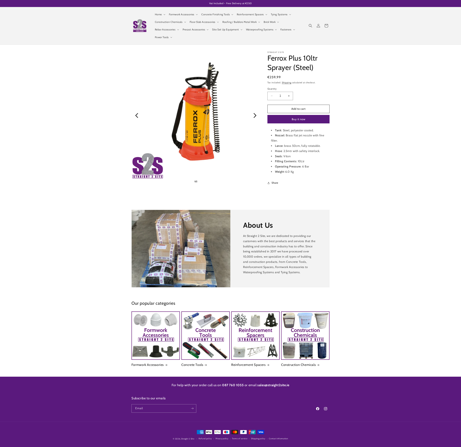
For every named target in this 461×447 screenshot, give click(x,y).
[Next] (255, 115)
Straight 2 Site (187, 438)
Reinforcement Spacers (248, 365)
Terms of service (239, 438)
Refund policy (205, 438)
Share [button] (275, 182)
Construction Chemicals (298, 365)
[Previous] (136, 115)
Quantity (272, 88)
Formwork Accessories (147, 365)
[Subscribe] (192, 408)
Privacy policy (222, 438)
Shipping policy (258, 438)
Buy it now (298, 119)
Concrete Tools (192, 365)
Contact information (278, 438)
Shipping (286, 82)
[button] (160, 14)
